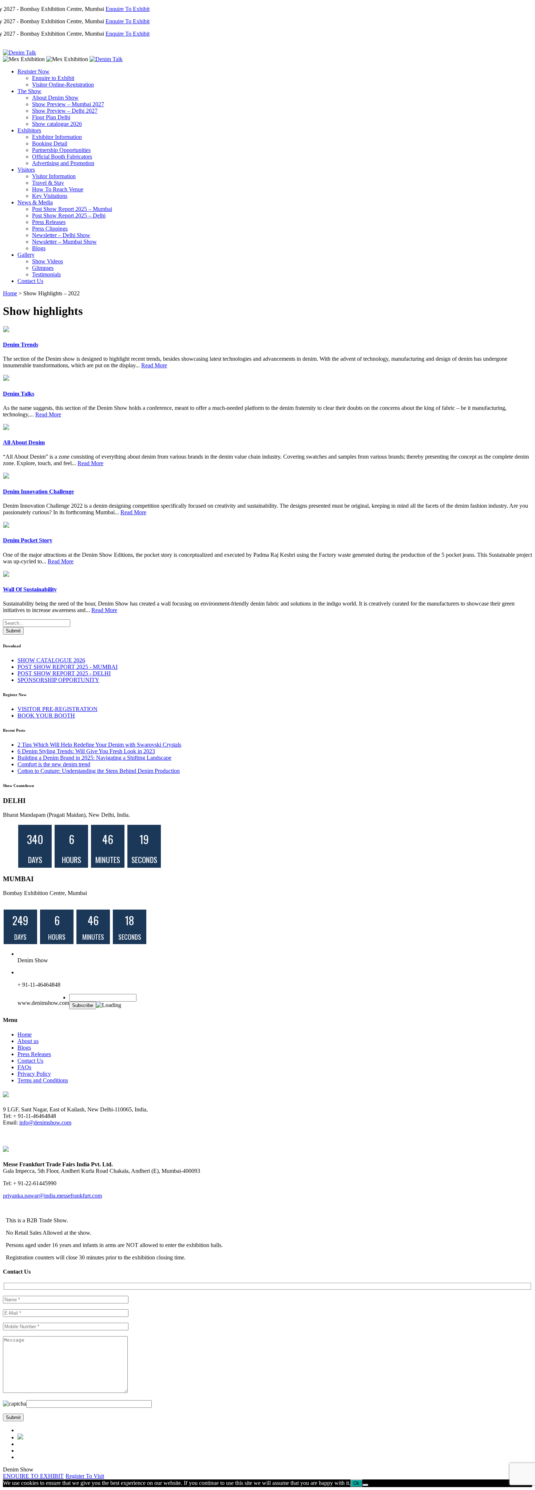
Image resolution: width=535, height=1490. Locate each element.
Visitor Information (54, 176)
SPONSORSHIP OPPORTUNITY (58, 680)
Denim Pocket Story (27, 540)
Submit (13, 631)
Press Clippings (50, 228)
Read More (154, 365)
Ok (356, 1483)
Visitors (26, 170)
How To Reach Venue (57, 189)
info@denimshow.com (45, 1122)
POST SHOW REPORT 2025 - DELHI (64, 673)
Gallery (26, 255)
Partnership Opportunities (61, 150)
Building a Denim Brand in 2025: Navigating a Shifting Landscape (94, 758)
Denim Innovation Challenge (38, 491)
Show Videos (47, 261)
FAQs (24, 1067)
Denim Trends (20, 344)
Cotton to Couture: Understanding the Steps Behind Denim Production (98, 771)
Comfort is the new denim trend (53, 764)
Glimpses (43, 268)
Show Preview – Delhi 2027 (65, 111)
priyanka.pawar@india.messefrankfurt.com (52, 1196)
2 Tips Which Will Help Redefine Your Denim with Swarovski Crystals (99, 745)
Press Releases (49, 222)
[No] (365, 1485)
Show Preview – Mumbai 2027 (68, 104)
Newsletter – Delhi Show (61, 235)
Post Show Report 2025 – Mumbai (72, 209)
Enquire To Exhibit (112, 9)
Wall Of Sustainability (30, 589)
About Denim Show (55, 98)
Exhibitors (29, 130)
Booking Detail (49, 143)
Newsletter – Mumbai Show (64, 242)
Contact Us (30, 281)
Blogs (38, 248)
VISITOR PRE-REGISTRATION (57, 709)
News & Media (35, 202)
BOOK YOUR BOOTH (46, 715)
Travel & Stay (48, 183)
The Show (29, 91)
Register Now (33, 71)
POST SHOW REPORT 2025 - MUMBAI (67, 667)
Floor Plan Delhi (51, 117)
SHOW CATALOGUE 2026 (51, 660)
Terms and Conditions (42, 1080)
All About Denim (24, 442)
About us (28, 1041)
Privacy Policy (34, 1074)
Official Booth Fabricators (62, 156)
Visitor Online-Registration (63, 84)
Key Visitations (49, 196)
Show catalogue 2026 (57, 124)
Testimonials (46, 274)
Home (10, 293)
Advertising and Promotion (63, 163)
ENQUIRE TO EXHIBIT (33, 1476)
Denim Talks (18, 394)
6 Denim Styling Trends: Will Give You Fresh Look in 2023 (86, 751)
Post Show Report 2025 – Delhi (69, 215)
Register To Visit (85, 1476)
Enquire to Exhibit (53, 78)
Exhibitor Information (57, 137)
